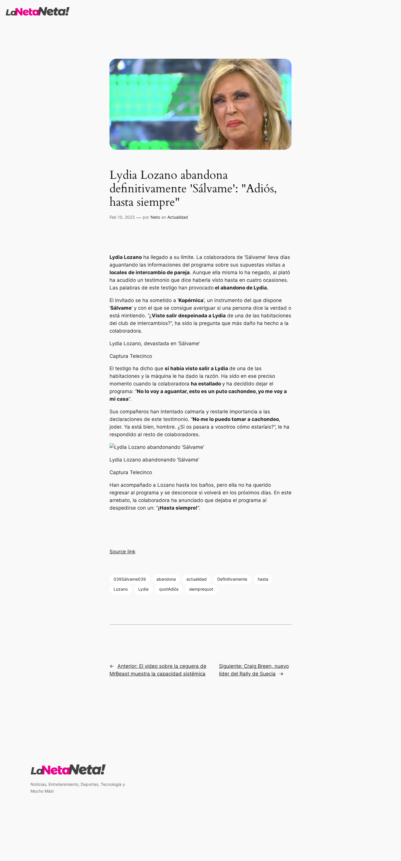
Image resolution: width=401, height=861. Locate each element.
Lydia (143, 589)
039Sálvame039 (130, 579)
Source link (122, 552)
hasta (263, 579)
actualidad (196, 579)
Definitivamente (232, 579)
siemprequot (201, 589)
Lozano (121, 589)
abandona (166, 579)
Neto (155, 217)
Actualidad (177, 217)
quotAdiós (168, 589)
